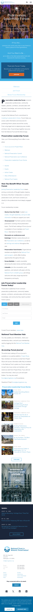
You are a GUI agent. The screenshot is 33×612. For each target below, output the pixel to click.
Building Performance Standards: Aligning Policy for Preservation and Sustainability (22, 428)
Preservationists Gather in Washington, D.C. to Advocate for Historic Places (22, 450)
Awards (7, 166)
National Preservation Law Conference (16, 157)
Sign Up (16, 585)
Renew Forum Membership (16, 95)
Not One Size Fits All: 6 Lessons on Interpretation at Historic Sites (22, 416)
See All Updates (16, 534)
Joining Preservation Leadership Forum (13, 189)
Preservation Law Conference (15, 241)
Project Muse (25, 356)
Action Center (9, 172)
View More (16, 459)
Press (4, 577)
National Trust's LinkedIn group (14, 273)
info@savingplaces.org (8, 561)
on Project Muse (14, 147)
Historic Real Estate (21, 575)
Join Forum (16, 91)
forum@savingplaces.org (9, 378)
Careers (5, 575)
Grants (7, 169)
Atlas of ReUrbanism (10, 176)
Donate (19, 572)
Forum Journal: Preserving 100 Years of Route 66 (16, 520)
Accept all (10, 609)
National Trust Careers (11, 179)
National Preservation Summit (13, 153)
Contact (5, 574)
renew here (20, 330)
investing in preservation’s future (11, 118)
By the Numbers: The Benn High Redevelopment (22, 438)
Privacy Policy (17, 605)
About (4, 572)
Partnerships (20, 577)
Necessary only (22, 609)
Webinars (16, 87)
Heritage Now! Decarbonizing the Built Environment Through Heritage (21, 405)
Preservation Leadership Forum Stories (16, 160)
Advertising (20, 574)
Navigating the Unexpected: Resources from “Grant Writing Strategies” (14, 527)
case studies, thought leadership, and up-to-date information (17, 214)
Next (16, 323)
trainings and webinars (13, 243)
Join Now (16, 74)
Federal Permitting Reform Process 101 (21, 393)
